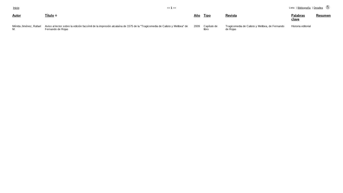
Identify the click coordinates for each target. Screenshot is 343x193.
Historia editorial (301, 26)
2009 (197, 26)
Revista (231, 15)
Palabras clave (298, 17)
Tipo (207, 15)
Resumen (323, 15)
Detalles (318, 7)
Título (49, 15)
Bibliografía (304, 7)
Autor (16, 15)
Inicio (16, 7)
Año (197, 15)
